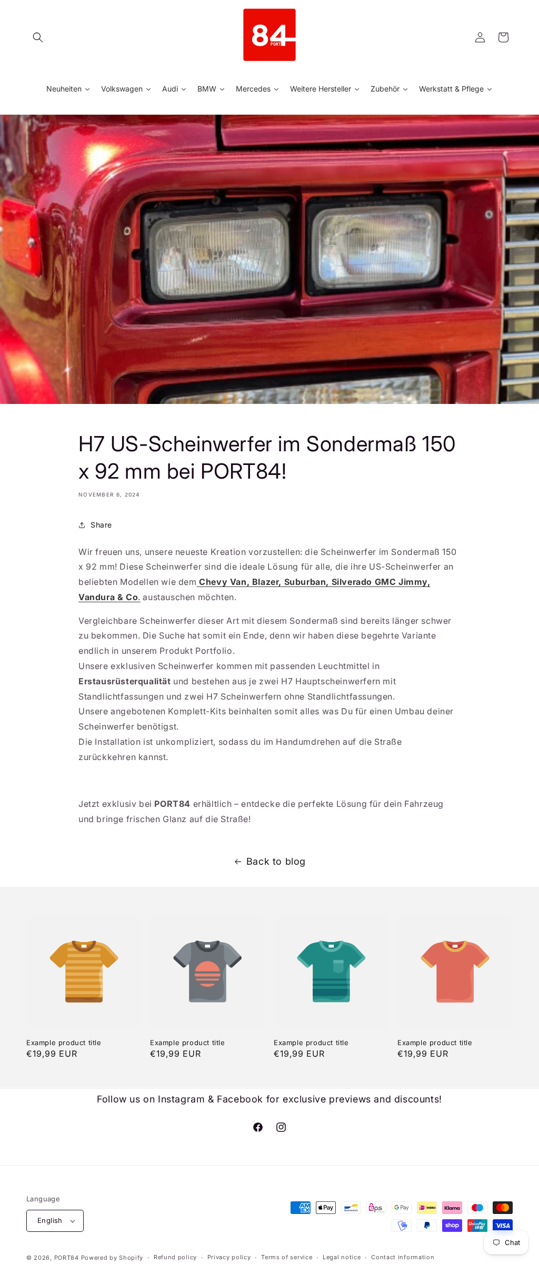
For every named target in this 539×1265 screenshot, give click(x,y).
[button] (37, 37)
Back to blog (276, 861)
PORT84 (66, 1257)
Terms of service (286, 1257)
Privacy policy (229, 1257)
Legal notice (342, 1257)
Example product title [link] (64, 1042)
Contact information (402, 1257)
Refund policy (175, 1257)
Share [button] (101, 524)
